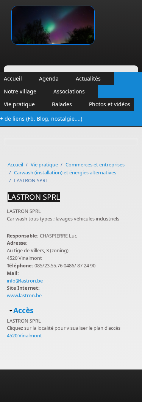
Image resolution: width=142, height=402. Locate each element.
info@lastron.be (25, 280)
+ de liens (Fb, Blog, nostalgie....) (41, 118)
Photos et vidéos (109, 104)
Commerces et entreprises (95, 164)
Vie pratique (19, 104)
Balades (62, 104)
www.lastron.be (24, 295)
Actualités (88, 78)
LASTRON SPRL (34, 197)
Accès (23, 310)
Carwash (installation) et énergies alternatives (65, 172)
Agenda (49, 78)
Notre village (20, 91)
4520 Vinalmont (24, 335)
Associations (69, 91)
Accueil (13, 78)
